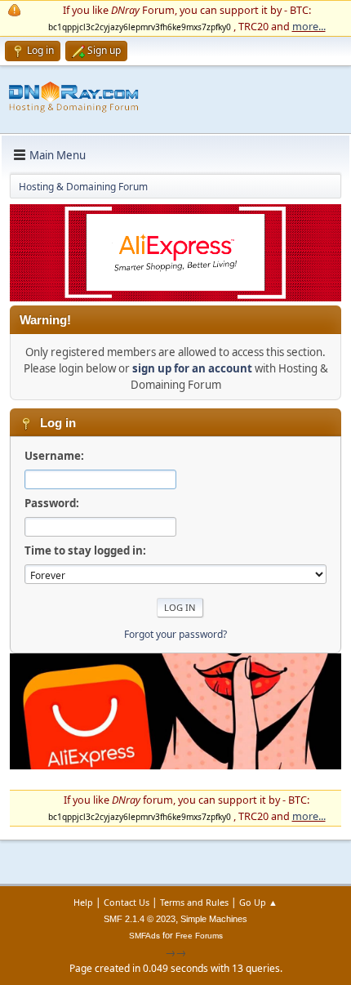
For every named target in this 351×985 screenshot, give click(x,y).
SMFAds (144, 935)
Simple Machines (213, 919)
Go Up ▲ (258, 902)
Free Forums (199, 935)
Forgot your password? (175, 634)
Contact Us (126, 902)
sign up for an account (192, 368)
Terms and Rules (194, 902)
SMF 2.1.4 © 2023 (140, 919)
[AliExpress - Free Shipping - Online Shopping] (175, 297)
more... (309, 26)
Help (83, 902)
